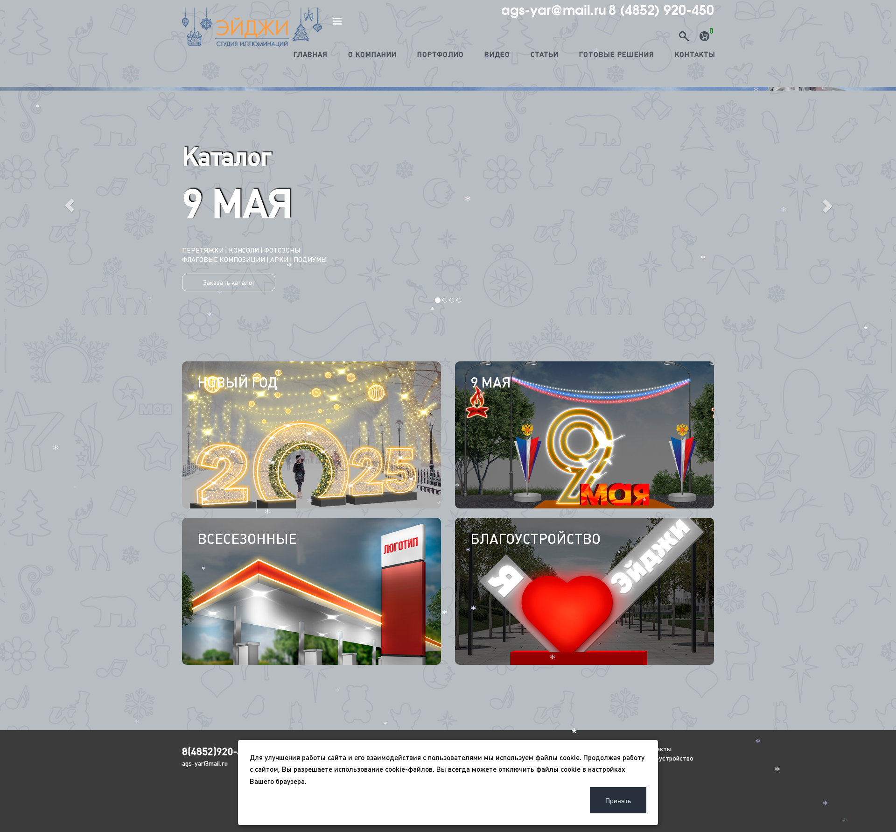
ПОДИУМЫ (631, 259)
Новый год (237, 382)
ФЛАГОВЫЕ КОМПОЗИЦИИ (545, 259)
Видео (497, 54)
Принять (618, 800)
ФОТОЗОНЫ (604, 250)
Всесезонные (247, 539)
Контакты (695, 54)
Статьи (545, 54)
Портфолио (440, 54)
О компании (372, 54)
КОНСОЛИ (519, 250)
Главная (311, 54)
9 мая (490, 382)
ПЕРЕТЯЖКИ (560, 250)
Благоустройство (535, 539)
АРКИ (601, 259)
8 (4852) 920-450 (661, 10)
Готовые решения (616, 54)
